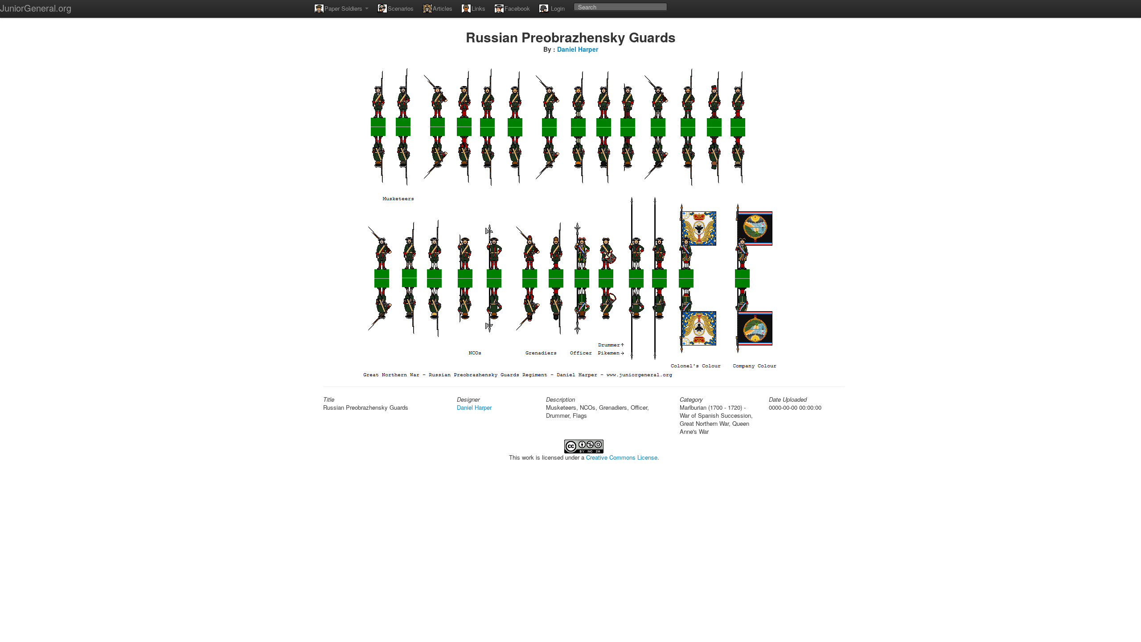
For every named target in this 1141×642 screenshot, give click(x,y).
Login (557, 8)
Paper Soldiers (344, 8)
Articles (442, 8)
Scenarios (401, 8)
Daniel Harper (577, 49)
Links (478, 8)
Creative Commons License (621, 457)
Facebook (517, 8)
